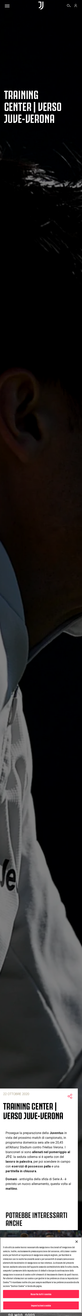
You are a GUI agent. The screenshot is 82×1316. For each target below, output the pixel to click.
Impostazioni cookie (41, 1305)
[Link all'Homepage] (40, 6)
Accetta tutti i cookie (41, 1294)
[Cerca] (68, 6)
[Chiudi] (76, 1241)
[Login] (75, 6)
